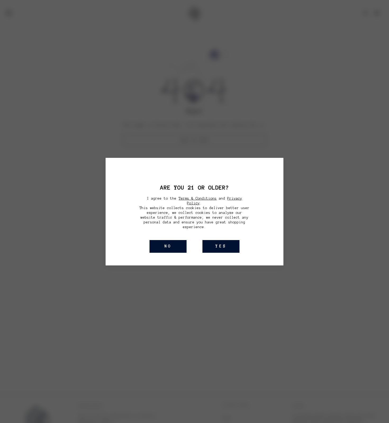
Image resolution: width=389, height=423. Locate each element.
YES (221, 246)
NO (168, 246)
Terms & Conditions (198, 198)
